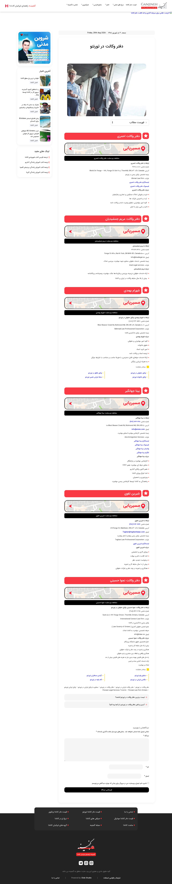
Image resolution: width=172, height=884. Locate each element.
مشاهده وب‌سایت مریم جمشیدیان (106, 241)
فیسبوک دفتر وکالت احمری (139, 186)
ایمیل (146, 776)
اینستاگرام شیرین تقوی (141, 543)
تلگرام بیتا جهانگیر (143, 452)
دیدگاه (146, 735)
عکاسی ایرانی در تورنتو (138, 679)
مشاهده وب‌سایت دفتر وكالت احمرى (106, 158)
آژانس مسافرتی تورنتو (94, 675)
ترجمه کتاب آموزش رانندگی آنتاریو (36, 162)
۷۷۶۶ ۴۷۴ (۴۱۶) (134, 524)
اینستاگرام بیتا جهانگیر (141, 441)
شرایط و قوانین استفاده (111, 878)
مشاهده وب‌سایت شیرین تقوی (106, 515)
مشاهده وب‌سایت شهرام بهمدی (106, 312)
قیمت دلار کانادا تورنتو (91, 811)
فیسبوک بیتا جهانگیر (142, 445)
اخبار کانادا (34, 82)
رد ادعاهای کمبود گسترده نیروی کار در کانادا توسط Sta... (30, 92)
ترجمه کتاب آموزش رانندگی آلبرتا (37, 172)
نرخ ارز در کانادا (61, 818)
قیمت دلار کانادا (131, 5)
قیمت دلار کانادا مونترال (123, 818)
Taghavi (126, 532)
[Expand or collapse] (146, 122)
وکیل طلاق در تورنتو (95, 373)
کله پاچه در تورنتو (96, 679)
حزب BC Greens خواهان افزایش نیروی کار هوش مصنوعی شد (30, 134)
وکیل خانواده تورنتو (139, 377)
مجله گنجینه (95, 825)
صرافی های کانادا (93, 818)
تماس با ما (128, 811)
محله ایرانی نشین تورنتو (93, 377)
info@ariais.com (138, 429)
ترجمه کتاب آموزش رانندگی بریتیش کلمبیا (34, 167)
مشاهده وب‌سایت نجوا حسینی (106, 602)
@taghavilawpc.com (137, 532)
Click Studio (81, 878)
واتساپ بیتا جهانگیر (142, 448)
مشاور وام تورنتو (140, 675)
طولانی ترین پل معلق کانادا (30, 78)
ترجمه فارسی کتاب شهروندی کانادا (36, 157)
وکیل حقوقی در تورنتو (138, 373)
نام (147, 767)
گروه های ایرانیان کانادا (57, 825)
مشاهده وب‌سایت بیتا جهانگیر (106, 413)
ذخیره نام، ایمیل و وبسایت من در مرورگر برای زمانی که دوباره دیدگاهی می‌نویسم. (119, 783)
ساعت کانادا (128, 825)
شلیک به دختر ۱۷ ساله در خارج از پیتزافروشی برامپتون (29, 106)
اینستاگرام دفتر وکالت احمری (139, 182)
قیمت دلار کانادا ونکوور (58, 811)
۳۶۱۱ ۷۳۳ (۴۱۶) (135, 421)
